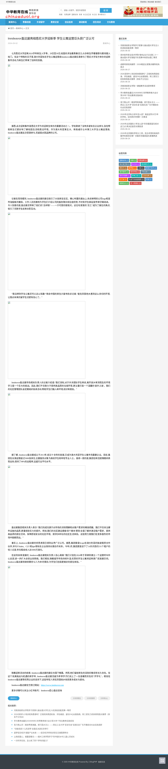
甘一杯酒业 (135, 183)
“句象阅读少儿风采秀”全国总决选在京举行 (31, 729)
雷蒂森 (132, 168)
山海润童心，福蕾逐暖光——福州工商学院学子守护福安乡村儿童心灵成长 (44, 737)
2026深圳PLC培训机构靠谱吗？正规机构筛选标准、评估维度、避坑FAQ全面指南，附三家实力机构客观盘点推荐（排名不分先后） (139, 76)
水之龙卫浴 (87, 15)
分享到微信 (77, 698)
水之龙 (94, 15)
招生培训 (97, 22)
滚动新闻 (83, 22)
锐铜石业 (124, 183)
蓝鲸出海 (75, 15)
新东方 (123, 168)
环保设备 (145, 172)
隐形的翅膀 (125, 176)
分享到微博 (91, 698)
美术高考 (124, 172)
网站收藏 (151, 2)
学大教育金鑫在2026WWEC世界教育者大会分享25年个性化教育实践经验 (44, 721)
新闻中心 (13, 22)
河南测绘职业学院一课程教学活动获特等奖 (137, 86)
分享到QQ (104, 698)
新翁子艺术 (151, 168)
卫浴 (141, 168)
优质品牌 (67, 15)
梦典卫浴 (136, 176)
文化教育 (111, 22)
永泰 (80, 15)
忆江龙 (123, 179)
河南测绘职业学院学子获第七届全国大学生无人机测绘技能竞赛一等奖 (42, 710)
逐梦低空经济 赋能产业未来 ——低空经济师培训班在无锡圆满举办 (41, 733)
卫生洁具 (147, 176)
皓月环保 (134, 172)
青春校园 (27, 22)
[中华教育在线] (25, 11)
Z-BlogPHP (93, 762)
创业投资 (69, 22)
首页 (12, 28)
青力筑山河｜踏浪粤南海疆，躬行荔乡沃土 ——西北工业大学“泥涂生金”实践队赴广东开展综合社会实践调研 (58, 725)
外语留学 (41, 22)
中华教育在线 (10, 2)
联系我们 (158, 2)
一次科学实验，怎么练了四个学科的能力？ (31, 741)
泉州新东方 (102, 15)
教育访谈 (55, 22)
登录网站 (143, 2)
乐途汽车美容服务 (136, 179)
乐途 (149, 179)
